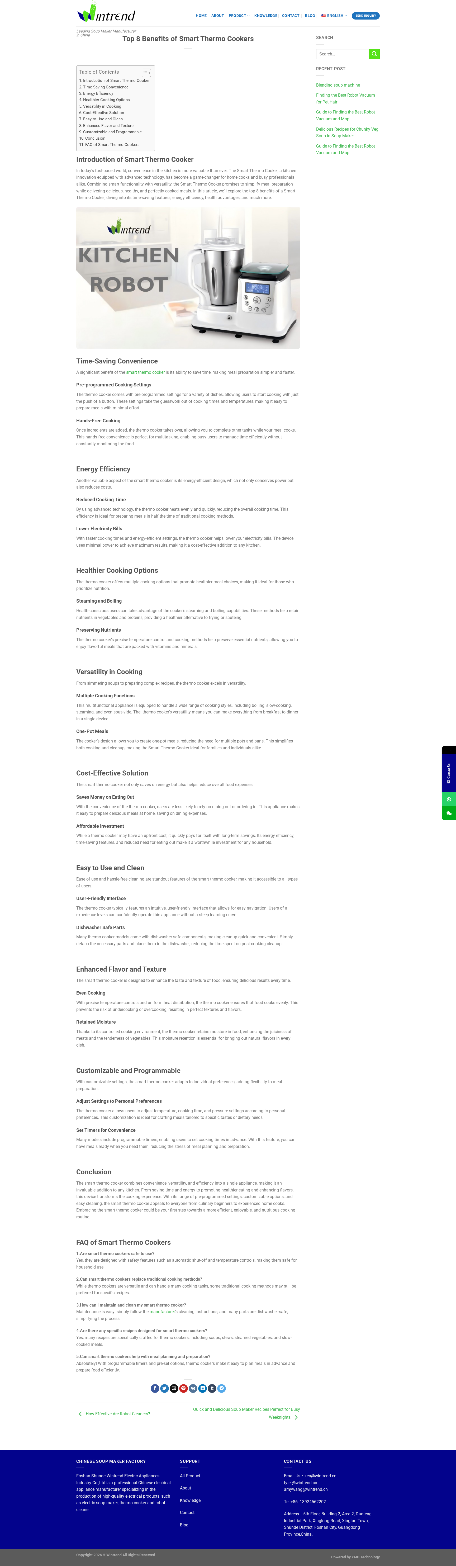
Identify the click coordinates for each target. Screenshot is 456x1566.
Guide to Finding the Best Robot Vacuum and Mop (345, 115)
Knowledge (190, 1500)
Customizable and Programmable (112, 132)
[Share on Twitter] (164, 1388)
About (185, 1488)
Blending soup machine (338, 85)
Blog (184, 1524)
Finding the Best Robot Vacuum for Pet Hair (345, 99)
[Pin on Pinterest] (183, 1388)
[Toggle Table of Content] (144, 72)
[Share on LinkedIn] (202, 1388)
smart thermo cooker (145, 372)
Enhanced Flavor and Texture (108, 125)
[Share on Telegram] (221, 1388)
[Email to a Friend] (174, 1388)
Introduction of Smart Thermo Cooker (116, 80)
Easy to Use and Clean (103, 119)
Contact (187, 1512)
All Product (190, 1475)
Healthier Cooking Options (106, 99)
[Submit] (374, 54)
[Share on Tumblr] (212, 1388)
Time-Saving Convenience (106, 87)
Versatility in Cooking (102, 106)
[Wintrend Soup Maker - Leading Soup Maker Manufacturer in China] (107, 13)
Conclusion (95, 138)
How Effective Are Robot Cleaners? (117, 1414)
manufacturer (162, 1311)
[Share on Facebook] (155, 1388)
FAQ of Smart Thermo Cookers (112, 144)
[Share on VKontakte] (193, 1388)
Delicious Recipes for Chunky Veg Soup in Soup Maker (347, 133)
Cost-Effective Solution (103, 112)
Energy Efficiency (98, 93)
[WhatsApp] (449, 799)
